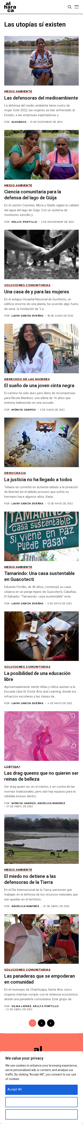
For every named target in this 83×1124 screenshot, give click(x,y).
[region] (41, 1087)
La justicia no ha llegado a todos (38, 479)
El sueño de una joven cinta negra (39, 385)
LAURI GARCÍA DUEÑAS (27, 315)
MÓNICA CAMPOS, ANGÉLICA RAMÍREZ (38, 803)
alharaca (18, 122)
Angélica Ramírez (25, 906)
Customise (15, 1101)
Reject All (14, 1114)
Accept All (14, 1089)
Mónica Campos (23, 409)
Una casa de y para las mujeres (36, 291)
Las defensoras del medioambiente (41, 98)
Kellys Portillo (24, 222)
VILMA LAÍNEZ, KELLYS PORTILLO (35, 1006)
